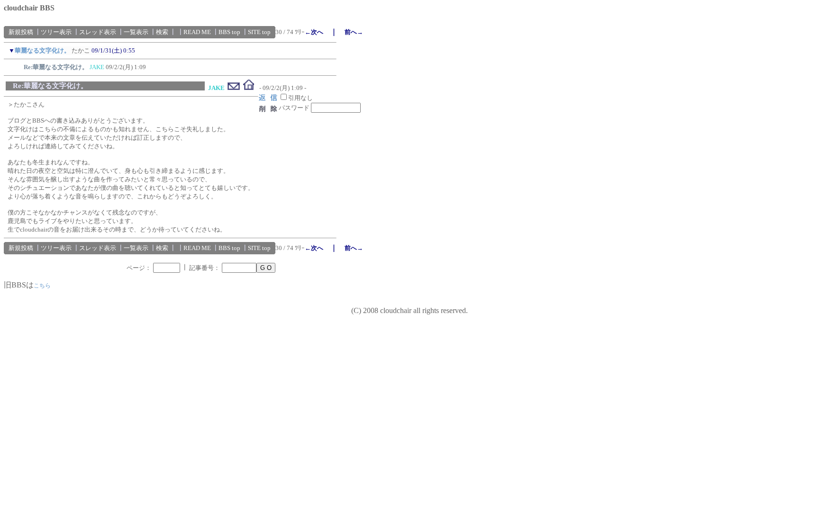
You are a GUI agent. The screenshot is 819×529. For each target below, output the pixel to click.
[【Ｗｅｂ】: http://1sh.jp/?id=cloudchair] (248, 88)
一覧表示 (136, 32)
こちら (42, 285)
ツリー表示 (56, 32)
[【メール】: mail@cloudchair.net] (234, 88)
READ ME (197, 32)
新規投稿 (21, 32)
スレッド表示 (97, 32)
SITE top (259, 32)
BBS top (229, 32)
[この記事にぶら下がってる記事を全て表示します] (19, 65)
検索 (162, 32)
